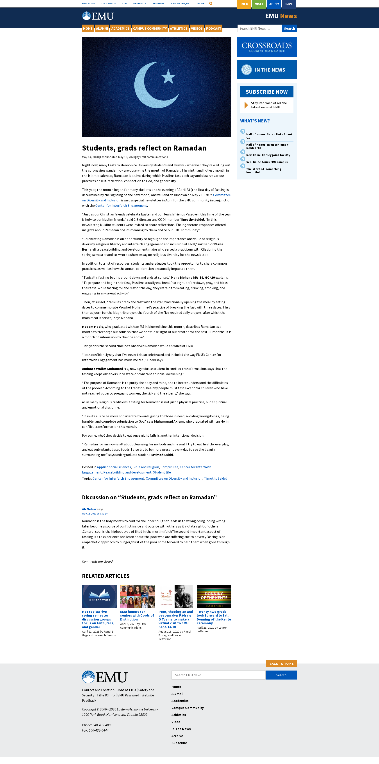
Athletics (179, 28)
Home (88, 28)
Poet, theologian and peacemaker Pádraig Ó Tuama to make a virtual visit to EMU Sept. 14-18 (176, 619)
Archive (177, 736)
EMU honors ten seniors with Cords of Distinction (137, 615)
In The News (181, 728)
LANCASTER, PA (180, 3)
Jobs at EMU (126, 690)
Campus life (169, 467)
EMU (281, 15)
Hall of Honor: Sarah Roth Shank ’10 (269, 136)
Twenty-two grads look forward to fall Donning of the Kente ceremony (214, 617)
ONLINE (200, 3)
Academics (120, 28)
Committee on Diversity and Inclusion (174, 478)
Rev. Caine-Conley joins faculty (268, 155)
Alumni (102, 28)
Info (244, 4)
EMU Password (128, 695)
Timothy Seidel (215, 478)
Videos (197, 28)
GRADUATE (139, 3)
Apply (274, 4)
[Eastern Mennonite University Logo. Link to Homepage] (98, 15)
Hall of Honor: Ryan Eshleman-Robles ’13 (267, 146)
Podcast (213, 28)
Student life (162, 472)
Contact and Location (98, 690)
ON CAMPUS (109, 3)
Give (289, 4)
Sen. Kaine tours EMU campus (267, 162)
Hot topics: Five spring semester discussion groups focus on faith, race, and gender (98, 619)
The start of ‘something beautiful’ (263, 170)
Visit (259, 4)
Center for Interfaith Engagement (121, 205)
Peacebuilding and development (127, 472)
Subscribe (179, 743)
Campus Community (150, 28)
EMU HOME (88, 3)
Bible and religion (145, 467)
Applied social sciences (114, 467)
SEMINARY (158, 3)
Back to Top (281, 663)
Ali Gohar (89, 509)
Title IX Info (106, 695)
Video (176, 721)
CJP (124, 3)
